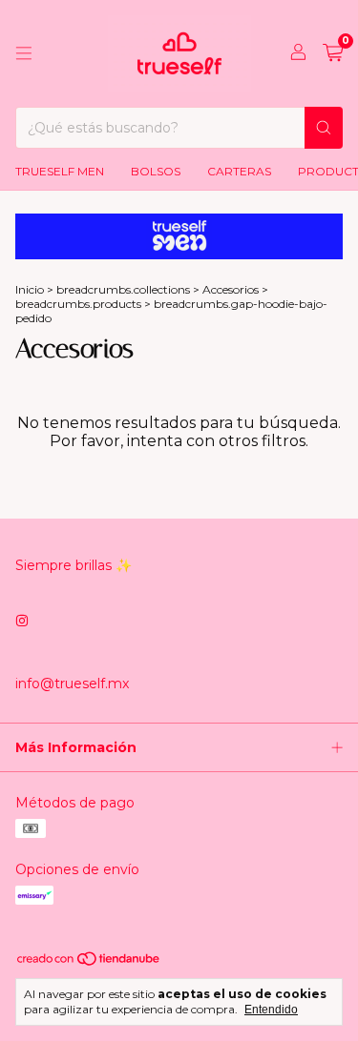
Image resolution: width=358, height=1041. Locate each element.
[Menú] (23, 53)
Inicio (29, 289)
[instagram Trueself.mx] (22, 620)
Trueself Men (59, 171)
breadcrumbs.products (78, 303)
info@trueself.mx (72, 683)
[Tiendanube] (89, 962)
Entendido (271, 1009)
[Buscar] (324, 128)
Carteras (239, 171)
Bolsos (155, 171)
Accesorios (230, 289)
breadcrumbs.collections (123, 289)
